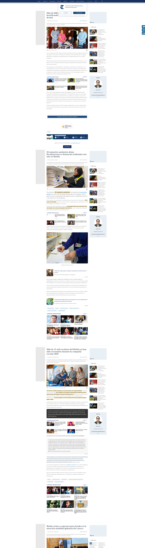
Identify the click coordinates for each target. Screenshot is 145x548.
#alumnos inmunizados (59, 481)
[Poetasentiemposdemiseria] (98, 83)
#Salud (49, 131)
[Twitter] (67, 137)
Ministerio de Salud (71, 464)
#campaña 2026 (50, 481)
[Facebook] (59, 137)
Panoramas (89, 1)
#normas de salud (62, 310)
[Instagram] (75, 137)
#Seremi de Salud (50, 308)
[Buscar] (104, 1)
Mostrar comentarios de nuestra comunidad (67, 116)
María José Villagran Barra (54, 357)
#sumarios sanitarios (64, 308)
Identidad (72, 1)
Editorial (65, 1)
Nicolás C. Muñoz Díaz (54, 20)
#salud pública (64, 479)
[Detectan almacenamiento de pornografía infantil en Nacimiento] (94, 38)
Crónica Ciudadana (80, 1)
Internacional (52, 1)
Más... (96, 1)
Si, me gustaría (79, 12)
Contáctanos (67, 146)
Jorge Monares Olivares (54, 159)
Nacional (59, 1)
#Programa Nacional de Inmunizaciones (76, 479)
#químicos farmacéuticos (52, 310)
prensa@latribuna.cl (75, 143)
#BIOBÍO (57, 308)
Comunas (45, 1)
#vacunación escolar (56, 479)
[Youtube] (84, 137)
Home (39, 1)
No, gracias (66, 12)
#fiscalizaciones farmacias (74, 308)
